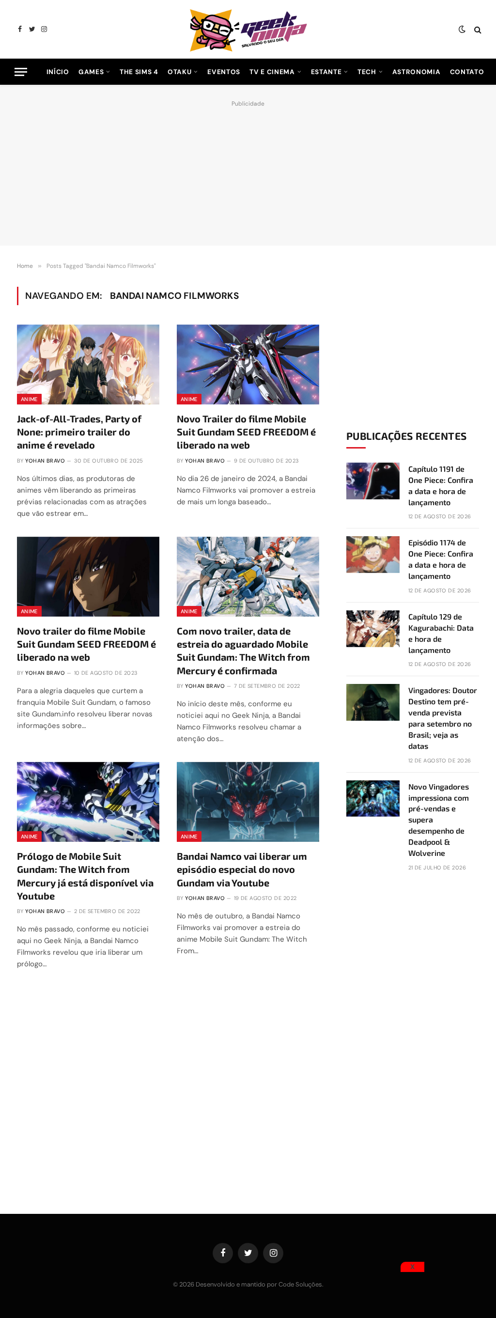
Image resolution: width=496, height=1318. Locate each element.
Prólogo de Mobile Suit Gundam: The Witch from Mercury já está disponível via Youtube (85, 875)
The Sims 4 (139, 72)
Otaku (179, 72)
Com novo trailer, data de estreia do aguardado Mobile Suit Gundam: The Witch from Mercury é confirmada (243, 650)
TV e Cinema (271, 72)
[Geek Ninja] (248, 29)
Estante (326, 72)
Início (57, 72)
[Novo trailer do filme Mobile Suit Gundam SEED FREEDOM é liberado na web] (88, 577)
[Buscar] (476, 29)
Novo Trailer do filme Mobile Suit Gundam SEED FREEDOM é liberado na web (246, 431)
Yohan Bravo (45, 460)
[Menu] (21, 72)
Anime (29, 399)
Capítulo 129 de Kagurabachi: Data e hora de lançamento (441, 633)
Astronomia (416, 72)
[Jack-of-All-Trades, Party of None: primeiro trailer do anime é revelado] (88, 364)
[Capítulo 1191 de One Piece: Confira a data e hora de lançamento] (373, 481)
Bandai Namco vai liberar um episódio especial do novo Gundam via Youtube (242, 869)
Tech (366, 72)
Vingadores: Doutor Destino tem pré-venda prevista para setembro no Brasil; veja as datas (442, 717)
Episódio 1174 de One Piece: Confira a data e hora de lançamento (440, 559)
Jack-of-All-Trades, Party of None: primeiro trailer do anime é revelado (79, 431)
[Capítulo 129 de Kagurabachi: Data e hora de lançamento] (373, 628)
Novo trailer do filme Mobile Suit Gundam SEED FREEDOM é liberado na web (86, 644)
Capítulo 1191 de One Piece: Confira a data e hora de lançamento (440, 485)
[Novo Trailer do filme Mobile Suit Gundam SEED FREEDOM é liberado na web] (248, 364)
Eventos (223, 72)
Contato (467, 72)
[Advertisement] (248, 170)
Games (91, 72)
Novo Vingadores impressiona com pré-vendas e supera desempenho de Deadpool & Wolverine (438, 819)
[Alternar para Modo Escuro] (462, 29)
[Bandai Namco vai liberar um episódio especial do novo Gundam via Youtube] (248, 802)
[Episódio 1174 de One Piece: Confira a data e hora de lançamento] (373, 554)
